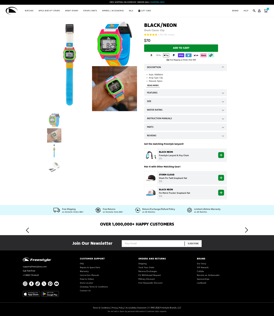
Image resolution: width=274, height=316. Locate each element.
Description (154, 67)
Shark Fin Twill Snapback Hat (173, 178)
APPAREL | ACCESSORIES (113, 11)
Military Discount (146, 279)
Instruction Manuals (159, 118)
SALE (131, 11)
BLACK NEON (166, 152)
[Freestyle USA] (12, 11)
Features (152, 92)
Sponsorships (203, 279)
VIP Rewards (203, 267)
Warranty (84, 271)
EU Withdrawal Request (149, 275)
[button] (254, 10)
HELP (246, 11)
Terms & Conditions (101, 308)
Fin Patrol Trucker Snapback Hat (174, 193)
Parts (150, 127)
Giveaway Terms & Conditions (94, 287)
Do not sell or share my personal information (126, 311)
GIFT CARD (146, 11)
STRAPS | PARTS (90, 11)
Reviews (151, 135)
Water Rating (155, 109)
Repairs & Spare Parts (90, 267)
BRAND (235, 11)
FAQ (82, 263)
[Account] (259, 10)
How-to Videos (87, 279)
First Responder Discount (150, 283)
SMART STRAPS (71, 11)
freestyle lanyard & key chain (174, 155)
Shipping (142, 263)
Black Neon (166, 189)
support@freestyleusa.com (35, 266)
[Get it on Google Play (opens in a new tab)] (50, 294)
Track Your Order (146, 267)
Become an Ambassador (208, 275)
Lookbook (201, 283)
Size (149, 101)
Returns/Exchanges (147, 271)
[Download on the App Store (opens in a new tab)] (31, 294)
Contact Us (85, 290)
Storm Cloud (166, 174)
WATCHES (29, 11)
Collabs (200, 271)
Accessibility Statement (136, 308)
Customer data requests (156, 311)
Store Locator (86, 283)
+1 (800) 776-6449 (31, 275)
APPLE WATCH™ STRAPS (49, 11)
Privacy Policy (118, 308)
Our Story (201, 263)
